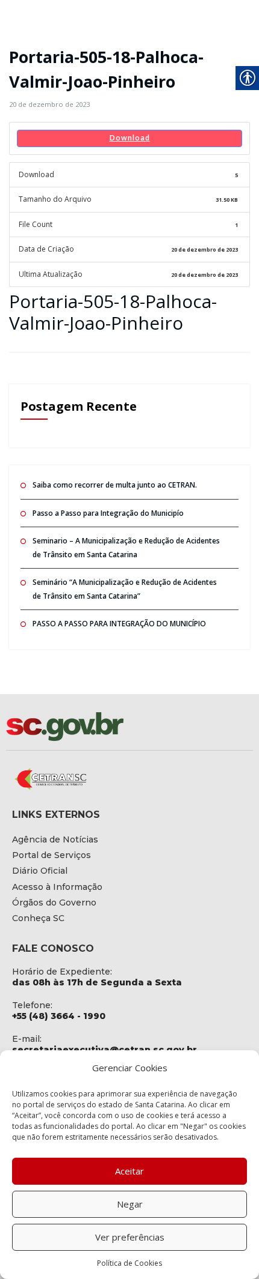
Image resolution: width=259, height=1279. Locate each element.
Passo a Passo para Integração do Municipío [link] (108, 513)
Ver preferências (129, 1237)
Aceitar (129, 1171)
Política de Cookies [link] (129, 1263)
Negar (130, 1204)
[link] (49, 104)
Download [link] (130, 138)
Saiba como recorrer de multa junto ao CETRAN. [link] (115, 485)
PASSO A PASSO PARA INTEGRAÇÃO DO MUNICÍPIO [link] (119, 623)
